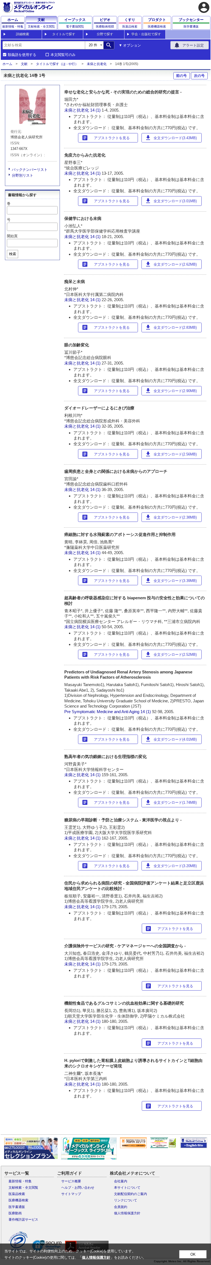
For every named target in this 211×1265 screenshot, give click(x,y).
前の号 (181, 76)
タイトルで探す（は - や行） (57, 64)
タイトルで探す (63, 34)
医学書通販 (17, 1207)
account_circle (203, 7)
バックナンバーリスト (30, 170)
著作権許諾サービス (23, 1219)
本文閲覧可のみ (63, 55)
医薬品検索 (17, 1194)
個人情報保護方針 (127, 1213)
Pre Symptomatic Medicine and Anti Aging (101, 711)
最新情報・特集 (20, 1181)
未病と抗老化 (97, 64)
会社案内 (120, 1181)
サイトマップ (71, 1194)
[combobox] (43, 45)
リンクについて (125, 1200)
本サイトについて (127, 1188)
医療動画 (15, 1213)
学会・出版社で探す (146, 34)
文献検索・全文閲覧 (23, 1188)
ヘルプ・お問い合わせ (77, 1188)
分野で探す (105, 34)
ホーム (7, 64)
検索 (12, 254)
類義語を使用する (22, 55)
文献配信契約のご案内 (130, 1194)
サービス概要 (71, 1181)
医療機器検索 (18, 1200)
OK (193, 1254)
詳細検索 (22, 34)
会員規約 (120, 1207)
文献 (24, 64)
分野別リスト (22, 175)
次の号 (199, 76)
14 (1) (96, 110)
